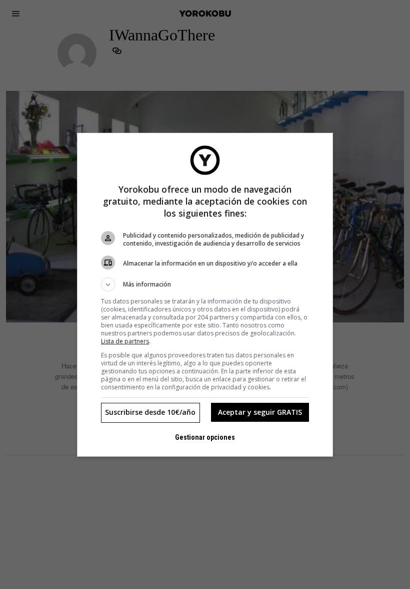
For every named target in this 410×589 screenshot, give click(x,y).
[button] (205, 285)
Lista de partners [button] (125, 341)
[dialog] (205, 295)
